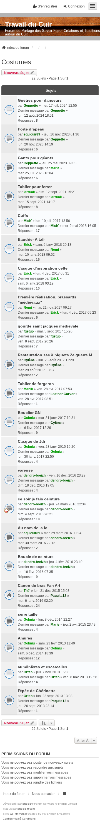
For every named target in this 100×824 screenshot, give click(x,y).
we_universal (18, 813)
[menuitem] (12, 818)
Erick (28, 245)
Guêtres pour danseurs (40, 100)
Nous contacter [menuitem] (43, 794)
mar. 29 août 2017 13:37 (36, 370)
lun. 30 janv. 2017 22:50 (36, 457)
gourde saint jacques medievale (48, 326)
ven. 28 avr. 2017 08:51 (35, 399)
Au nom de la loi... (35, 528)
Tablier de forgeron (36, 384)
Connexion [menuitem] (76, 6)
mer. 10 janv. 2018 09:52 (36, 255)
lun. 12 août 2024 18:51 (36, 115)
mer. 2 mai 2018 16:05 (79, 226)
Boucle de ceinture (36, 556)
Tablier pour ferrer (35, 187)
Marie (55, 624)
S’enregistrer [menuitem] (47, 6)
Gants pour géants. (36, 158)
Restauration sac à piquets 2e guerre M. (55, 355)
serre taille (28, 614)
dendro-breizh (35, 475)
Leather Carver (63, 394)
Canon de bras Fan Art (39, 585)
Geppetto (31, 106)
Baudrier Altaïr (31, 239)
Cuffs (23, 215)
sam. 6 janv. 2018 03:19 (36, 283)
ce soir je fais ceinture (39, 499)
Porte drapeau (31, 129)
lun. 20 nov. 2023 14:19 (35, 144)
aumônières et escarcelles (42, 667)
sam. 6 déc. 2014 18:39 (35, 653)
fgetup (29, 331)
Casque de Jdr (31, 441)
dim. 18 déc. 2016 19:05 (36, 485)
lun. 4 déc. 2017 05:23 (79, 312)
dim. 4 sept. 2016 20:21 (35, 514)
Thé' (27, 591)
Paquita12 (58, 596)
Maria (55, 168)
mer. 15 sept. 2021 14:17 (36, 202)
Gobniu (29, 418)
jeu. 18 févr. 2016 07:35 (35, 572)
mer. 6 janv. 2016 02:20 (35, 601)
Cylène (29, 360)
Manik (28, 389)
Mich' (28, 221)
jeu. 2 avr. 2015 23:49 (79, 624)
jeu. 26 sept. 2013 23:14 (36, 706)
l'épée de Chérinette (37, 691)
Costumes (16, 62)
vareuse (25, 470)
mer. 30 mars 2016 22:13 (36, 543)
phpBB (26, 803)
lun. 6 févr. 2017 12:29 (34, 428)
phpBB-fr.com (26, 808)
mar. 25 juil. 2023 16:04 (35, 173)
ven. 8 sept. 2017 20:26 (35, 341)
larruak (29, 192)
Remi (55, 250)
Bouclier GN (29, 412)
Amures (25, 638)
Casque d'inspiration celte (43, 268)
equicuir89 (32, 134)
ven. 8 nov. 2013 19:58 (80, 677)
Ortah (28, 672)
